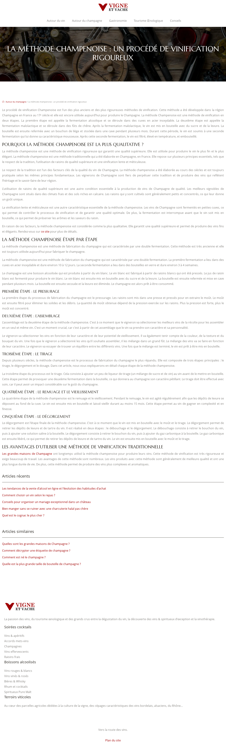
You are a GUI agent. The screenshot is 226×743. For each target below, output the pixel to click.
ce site (45, 231)
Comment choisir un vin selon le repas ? (28, 495)
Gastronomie (118, 21)
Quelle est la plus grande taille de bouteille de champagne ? (41, 564)
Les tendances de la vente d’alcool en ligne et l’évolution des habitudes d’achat (54, 488)
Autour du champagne (87, 21)
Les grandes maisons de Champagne (27, 454)
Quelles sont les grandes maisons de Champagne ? (36, 544)
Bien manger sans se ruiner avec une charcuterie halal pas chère (45, 509)
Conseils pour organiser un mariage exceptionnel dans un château (46, 502)
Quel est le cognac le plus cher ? (23, 515)
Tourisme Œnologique (148, 21)
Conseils (175, 21)
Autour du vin (56, 21)
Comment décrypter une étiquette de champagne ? (36, 550)
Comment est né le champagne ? (24, 557)
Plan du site (113, 740)
